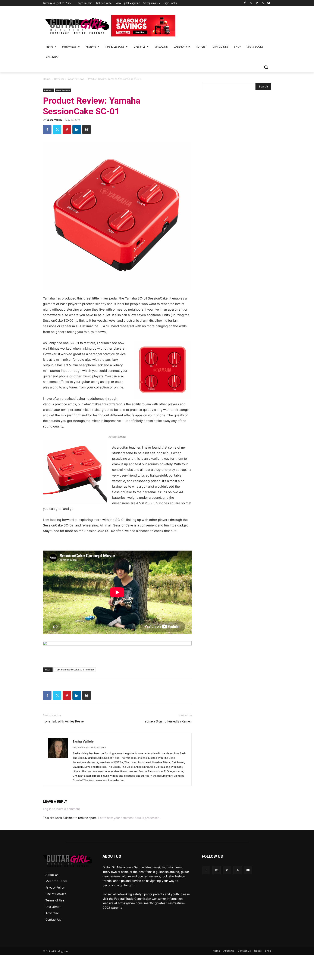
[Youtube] (268, 3)
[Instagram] (250, 3)
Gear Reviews (76, 79)
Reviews (59, 79)
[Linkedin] (76, 129)
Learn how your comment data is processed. (129, 818)
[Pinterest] (256, 3)
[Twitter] (262, 3)
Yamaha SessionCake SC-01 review (74, 669)
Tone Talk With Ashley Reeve (63, 721)
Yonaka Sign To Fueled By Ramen (168, 721)
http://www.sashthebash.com (89, 747)
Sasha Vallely (54, 119)
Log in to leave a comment (61, 809)
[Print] (86, 129)
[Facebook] (244, 3)
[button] (266, 67)
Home (46, 79)
